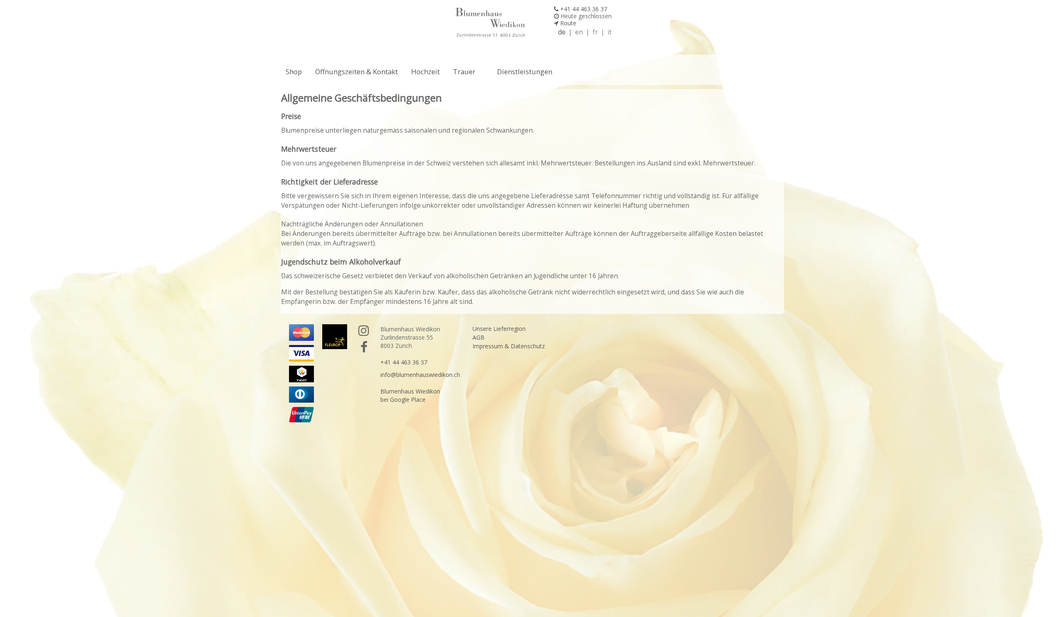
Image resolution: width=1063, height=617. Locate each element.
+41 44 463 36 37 (582, 9)
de (562, 32)
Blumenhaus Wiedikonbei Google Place (410, 395)
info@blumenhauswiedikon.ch (420, 375)
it (609, 32)
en (579, 32)
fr (595, 32)
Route (567, 23)
